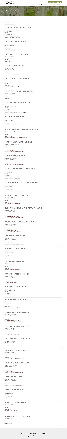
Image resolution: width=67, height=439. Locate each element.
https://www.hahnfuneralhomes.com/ (15, 217)
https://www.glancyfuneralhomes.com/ (15, 151)
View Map (6, 32)
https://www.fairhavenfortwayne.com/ (15, 164)
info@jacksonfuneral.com (12, 230)
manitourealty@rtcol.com (12, 410)
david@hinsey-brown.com (12, 295)
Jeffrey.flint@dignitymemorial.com (13, 86)
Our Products (40, 4)
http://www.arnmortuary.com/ (14, 37)
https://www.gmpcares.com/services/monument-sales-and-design (21, 190)
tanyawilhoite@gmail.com (12, 110)
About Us (32, 4)
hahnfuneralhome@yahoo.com (13, 216)
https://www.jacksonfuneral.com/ (14, 231)
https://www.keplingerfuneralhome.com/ (16, 244)
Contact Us (59, 4)
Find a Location (53, 4)
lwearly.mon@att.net (11, 256)
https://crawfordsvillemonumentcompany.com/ (17, 112)
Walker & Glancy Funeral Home (14, 178)
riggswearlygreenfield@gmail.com (13, 203)
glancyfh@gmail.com (11, 150)
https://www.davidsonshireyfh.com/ (15, 124)
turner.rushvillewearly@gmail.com (14, 334)
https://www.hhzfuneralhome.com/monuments (17, 137)
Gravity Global (38, 436)
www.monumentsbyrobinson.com (14, 321)
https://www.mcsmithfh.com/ (14, 269)
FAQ (36, 4)
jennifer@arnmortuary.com (12, 36)
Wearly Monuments (34, 435)
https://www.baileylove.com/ (13, 74)
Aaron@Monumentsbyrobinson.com (14, 320)
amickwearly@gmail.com (12, 49)
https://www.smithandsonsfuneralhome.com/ (17, 358)
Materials (46, 4)
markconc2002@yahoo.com (12, 282)
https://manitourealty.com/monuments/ (16, 411)
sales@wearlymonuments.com (13, 397)
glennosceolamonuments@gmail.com (14, 307)
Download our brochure (55, 2)
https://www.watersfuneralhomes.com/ (16, 385)
